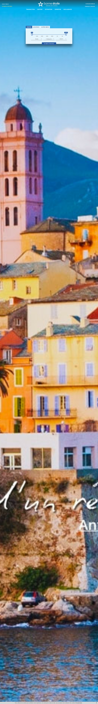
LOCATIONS (36, 27)
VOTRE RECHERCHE (90, 3)
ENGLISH (93, 6)
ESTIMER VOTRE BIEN (7, 6)
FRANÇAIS (87, 6)
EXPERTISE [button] (58, 9)
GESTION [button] (39, 9)
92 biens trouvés (49, 43)
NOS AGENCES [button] (67, 9)
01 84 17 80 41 (5, 4)
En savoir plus (79, 702)
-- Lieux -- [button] (61, 39)
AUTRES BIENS (45, 27)
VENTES (29, 27)
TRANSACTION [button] (30, 9)
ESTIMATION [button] (48, 9)
